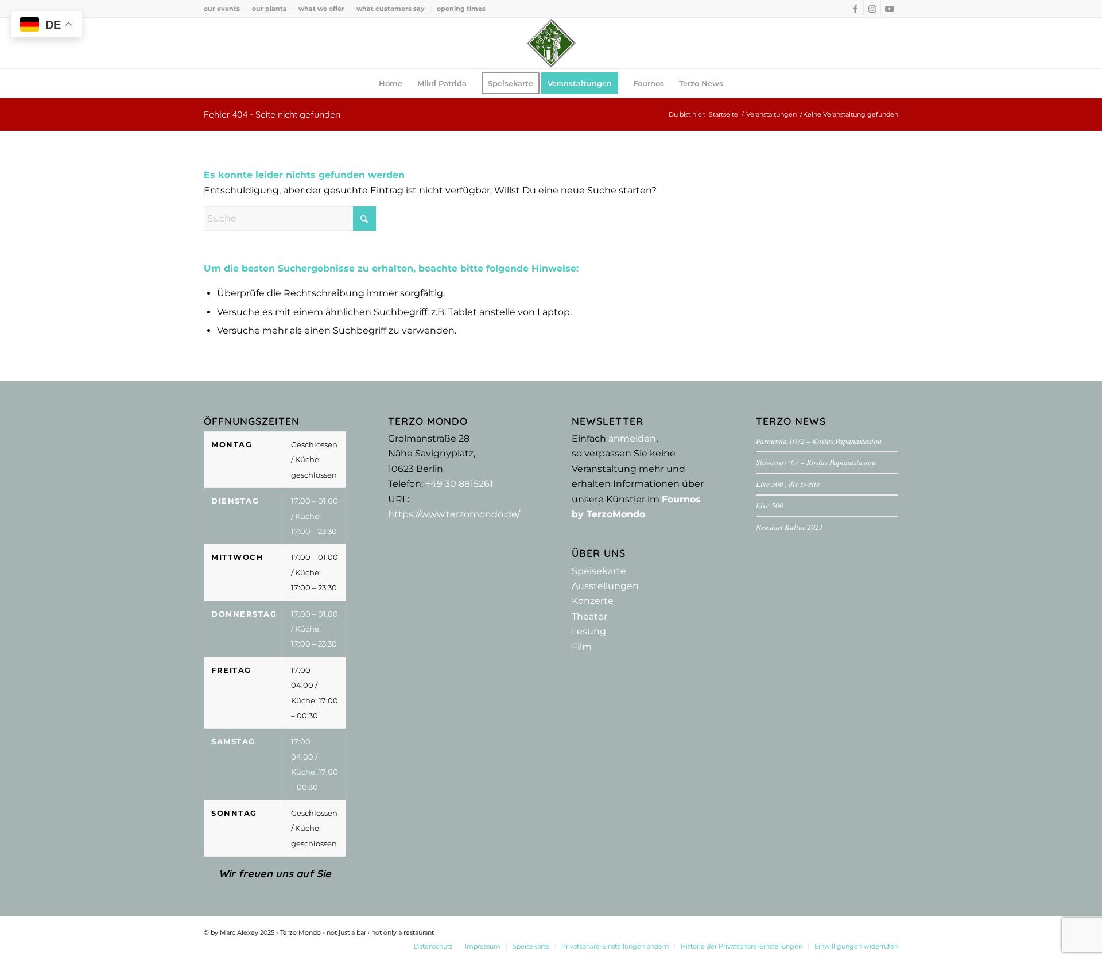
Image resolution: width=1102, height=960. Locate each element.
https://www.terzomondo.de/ (454, 514)
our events (222, 9)
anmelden (632, 438)
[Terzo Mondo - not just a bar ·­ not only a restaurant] (551, 43)
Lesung (589, 631)
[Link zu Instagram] (872, 8)
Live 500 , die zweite (788, 483)
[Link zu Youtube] (889, 8)
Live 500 (769, 505)
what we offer (321, 9)
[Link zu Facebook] (855, 8)
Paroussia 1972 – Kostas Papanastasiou (819, 440)
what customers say (390, 9)
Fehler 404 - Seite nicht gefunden (272, 114)
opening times (461, 9)
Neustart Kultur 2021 (789, 526)
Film (582, 646)
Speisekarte (599, 571)
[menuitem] (225, 8)
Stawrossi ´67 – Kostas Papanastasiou (816, 461)
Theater (589, 616)
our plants (269, 9)
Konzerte (593, 600)
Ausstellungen (605, 585)
